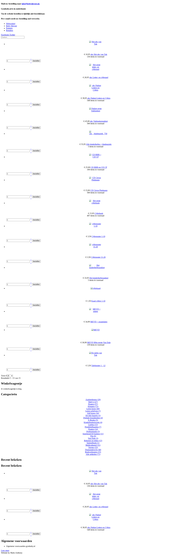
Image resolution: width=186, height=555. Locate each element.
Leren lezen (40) (93, 409)
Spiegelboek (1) (93, 443)
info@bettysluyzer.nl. (31, 4)
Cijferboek (99, 213)
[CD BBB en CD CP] (95, 157)
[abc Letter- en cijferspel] (95, 69)
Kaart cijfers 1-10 (98, 301)
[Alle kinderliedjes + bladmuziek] (98, 134)
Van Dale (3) (93, 438)
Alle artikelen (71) (93, 454)
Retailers (9, 30)
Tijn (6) (93, 436)
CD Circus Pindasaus (98, 190)
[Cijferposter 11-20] (95, 247)
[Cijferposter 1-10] (95, 226)
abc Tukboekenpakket (99, 121)
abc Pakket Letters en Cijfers (98, 98)
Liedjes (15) (93, 425)
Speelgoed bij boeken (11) (93, 434)
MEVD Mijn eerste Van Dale (99, 342)
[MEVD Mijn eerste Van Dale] (95, 330)
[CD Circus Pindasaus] (95, 180)
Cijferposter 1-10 (98, 236)
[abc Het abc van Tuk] (95, 44)
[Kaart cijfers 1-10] (96, 288)
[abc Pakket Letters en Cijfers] (95, 90)
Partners (9, 28)
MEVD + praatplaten (98, 322)
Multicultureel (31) (93, 445)
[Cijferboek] (95, 203)
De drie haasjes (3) (93, 415)
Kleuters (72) (93, 406)
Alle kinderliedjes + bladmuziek (98, 144)
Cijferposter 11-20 (98, 257)
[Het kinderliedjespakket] (97, 267)
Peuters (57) (93, 404)
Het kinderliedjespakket (98, 278)
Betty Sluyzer (11, 26)
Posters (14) (93, 429)
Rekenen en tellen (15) (93, 441)
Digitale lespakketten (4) (93, 418)
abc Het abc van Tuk (99, 54)
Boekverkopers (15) (93, 452)
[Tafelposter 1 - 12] (95, 355)
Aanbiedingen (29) (93, 400)
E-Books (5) (93, 420)
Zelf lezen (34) (93, 413)
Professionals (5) (93, 431)
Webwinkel (10, 24)
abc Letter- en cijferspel (98, 77)
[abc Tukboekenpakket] (95, 111)
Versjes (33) (93, 447)
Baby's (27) (93, 402)
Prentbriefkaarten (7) (93, 427)
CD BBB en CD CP (99, 167)
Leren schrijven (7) (93, 411)
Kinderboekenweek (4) (93, 422)
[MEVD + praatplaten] (95, 311)
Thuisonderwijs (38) (93, 450)
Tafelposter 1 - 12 (98, 365)
